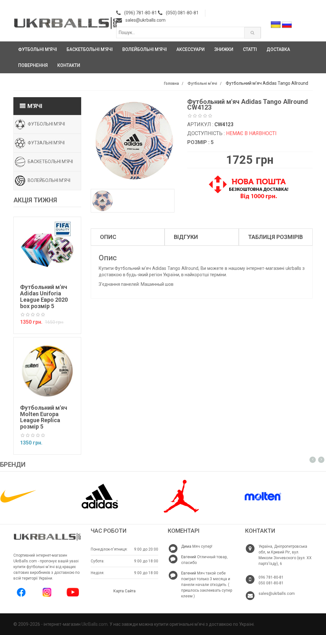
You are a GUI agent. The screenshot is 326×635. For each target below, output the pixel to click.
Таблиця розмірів (275, 237)
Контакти (68, 65)
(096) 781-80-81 (140, 12)
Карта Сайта (124, 591)
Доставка (278, 49)
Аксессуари (190, 49)
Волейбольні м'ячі (144, 49)
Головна (171, 83)
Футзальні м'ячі (46, 142)
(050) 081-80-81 (182, 12)
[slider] (33, 314)
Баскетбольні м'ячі (90, 49)
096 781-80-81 (271, 577)
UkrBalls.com (95, 624)
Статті (250, 49)
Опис (108, 237)
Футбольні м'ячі (37, 49)
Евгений (188, 557)
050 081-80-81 (271, 583)
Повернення (33, 65)
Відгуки (186, 237)
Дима (186, 546)
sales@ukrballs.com (145, 20)
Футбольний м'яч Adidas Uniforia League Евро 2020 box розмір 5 (44, 296)
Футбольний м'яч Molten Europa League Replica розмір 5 (43, 417)
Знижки (223, 49)
